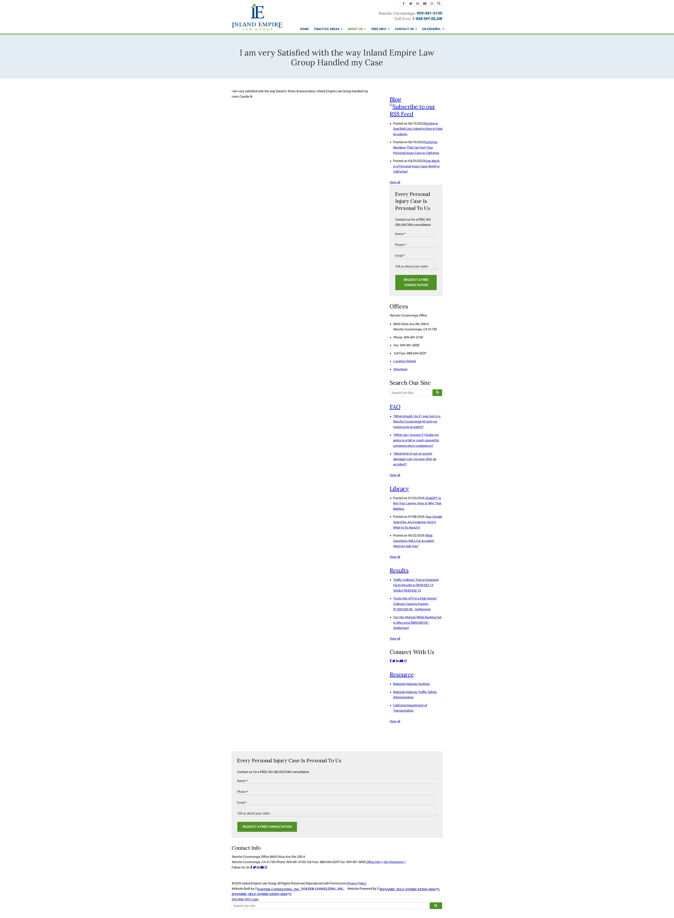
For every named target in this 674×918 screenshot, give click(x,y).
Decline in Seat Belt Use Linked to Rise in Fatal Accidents (417, 129)
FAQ (395, 406)
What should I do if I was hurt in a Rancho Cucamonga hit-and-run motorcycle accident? (416, 421)
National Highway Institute (411, 684)
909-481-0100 (429, 13)
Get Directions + (394, 862)
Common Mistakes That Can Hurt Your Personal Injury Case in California (416, 147)
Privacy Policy (356, 883)
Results (399, 570)
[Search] (438, 3)
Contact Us (405, 29)
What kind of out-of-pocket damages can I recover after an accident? (414, 459)
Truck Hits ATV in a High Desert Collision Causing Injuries (415, 604)
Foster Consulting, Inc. (322, 888)
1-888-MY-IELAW (427, 18)
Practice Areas (327, 29)
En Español (432, 29)
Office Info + (374, 862)
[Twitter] (410, 3)
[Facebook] (403, 3)
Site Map (238, 899)
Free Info (379, 29)
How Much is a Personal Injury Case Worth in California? (416, 166)
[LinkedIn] (417, 3)
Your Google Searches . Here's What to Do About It (417, 522)
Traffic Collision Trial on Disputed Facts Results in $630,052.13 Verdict (415, 585)
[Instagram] (431, 3)
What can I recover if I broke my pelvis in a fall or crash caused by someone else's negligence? (416, 440)
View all (395, 182)
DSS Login (252, 899)
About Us (356, 29)
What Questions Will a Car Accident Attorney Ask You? (413, 541)
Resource (402, 674)
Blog (395, 99)
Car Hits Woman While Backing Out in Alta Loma (417, 622)
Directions (400, 369)
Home (304, 29)
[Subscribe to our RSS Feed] (416, 114)
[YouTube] (424, 3)
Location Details (404, 361)
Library (399, 488)
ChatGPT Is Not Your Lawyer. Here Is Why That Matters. (417, 503)
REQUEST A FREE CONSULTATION (416, 282)
